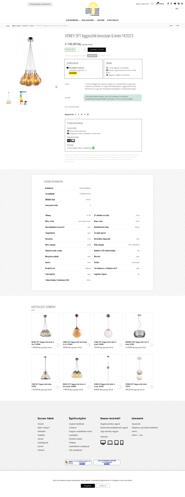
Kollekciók (88, 20)
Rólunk (41, 424)
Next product (177, 26)
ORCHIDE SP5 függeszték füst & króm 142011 (137, 343)
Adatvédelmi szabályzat (79, 446)
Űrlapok (72, 443)
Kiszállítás (73, 435)
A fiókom (72, 428)
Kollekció (25, 26)
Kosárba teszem (97, 50)
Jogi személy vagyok (109, 431)
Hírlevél (41, 450)
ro (172, 8)
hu (176, 8)
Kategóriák (72, 20)
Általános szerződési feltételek (145, 428)
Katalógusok (43, 443)
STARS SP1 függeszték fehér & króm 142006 (105, 343)
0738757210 (92, 56)
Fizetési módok (75, 439)
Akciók (100, 20)
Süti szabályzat (75, 450)
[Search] (152, 3)
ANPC (134, 431)
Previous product (172, 26)
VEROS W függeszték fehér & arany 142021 (104, 385)
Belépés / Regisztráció (142, 4)
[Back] (7, 26)
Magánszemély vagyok (110, 424)
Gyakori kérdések (76, 424)
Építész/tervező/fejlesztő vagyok (114, 428)
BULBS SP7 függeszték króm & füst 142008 (42, 343)
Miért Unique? (44, 428)
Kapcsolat (113, 20)
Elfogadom (88, 486)
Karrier (40, 446)
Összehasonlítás (73, 107)
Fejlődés (41, 435)
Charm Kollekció (85, 188)
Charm (32, 26)
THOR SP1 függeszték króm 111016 (41, 385)
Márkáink (42, 431)
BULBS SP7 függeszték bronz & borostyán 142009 (74, 385)
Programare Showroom (40, 4)
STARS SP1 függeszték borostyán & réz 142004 (75, 343)
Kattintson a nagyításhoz (56, 87)
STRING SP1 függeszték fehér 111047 (136, 385)
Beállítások (103, 486)
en (182, 8)
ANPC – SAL (137, 435)
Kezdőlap (17, 26)
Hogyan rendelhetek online (80, 431)
